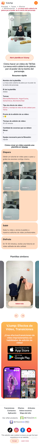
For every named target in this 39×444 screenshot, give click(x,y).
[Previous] (16, 316)
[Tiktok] (10, 430)
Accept (14, 441)
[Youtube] (29, 430)
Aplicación (12, 413)
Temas (13, 7)
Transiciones (9, 408)
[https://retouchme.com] (28, 417)
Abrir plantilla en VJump (19, 58)
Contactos (11, 411)
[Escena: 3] (11, 205)
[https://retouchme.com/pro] (19, 422)
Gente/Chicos (7, 101)
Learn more (25, 441)
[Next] (23, 316)
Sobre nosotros (25, 411)
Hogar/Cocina (23, 98)
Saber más (19, 304)
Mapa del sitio (25, 413)
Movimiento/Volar (19, 101)
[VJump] (7, 3)
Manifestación (9, 8)
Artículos (31, 408)
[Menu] (36, 3)
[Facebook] (23, 430)
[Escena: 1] (11, 176)
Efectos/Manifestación (10, 98)
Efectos (22, 7)
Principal (4, 7)
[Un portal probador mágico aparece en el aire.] (12, 382)
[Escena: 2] (28, 176)
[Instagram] (16, 430)
